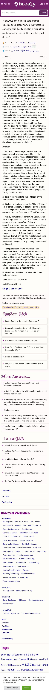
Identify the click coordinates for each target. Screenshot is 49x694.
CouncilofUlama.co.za (11, 529)
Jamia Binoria (8, 563)
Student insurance (11, 410)
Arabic (13, 51)
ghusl (19, 665)
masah (32, 307)
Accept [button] (26, 688)
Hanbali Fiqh (6, 610)
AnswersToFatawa (21, 522)
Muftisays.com (23, 566)
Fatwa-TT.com (8, 551)
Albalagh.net (7, 522)
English (22, 51)
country (15, 659)
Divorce (22, 659)
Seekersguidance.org (11, 574)
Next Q (42, 57)
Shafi (37, 307)
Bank (12, 655)
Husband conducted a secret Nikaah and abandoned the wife (21, 384)
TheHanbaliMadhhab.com (31, 613)
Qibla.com (26, 570)
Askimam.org (30, 43)
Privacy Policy (7, 639)
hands (3, 670)
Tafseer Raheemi (9, 577)
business (19, 654)
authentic (5, 654)
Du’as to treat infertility (14, 357)
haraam (11, 669)
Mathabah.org (34, 563)
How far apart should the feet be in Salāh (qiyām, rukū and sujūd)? (25, 427)
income (18, 670)
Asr (16, 307)
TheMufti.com (23, 577)
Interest (25, 669)
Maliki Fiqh (6, 587)
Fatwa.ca (19, 551)
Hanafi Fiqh (20, 43)
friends (14, 665)
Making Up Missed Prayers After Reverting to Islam (24, 452)
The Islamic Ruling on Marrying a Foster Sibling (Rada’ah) (25, 466)
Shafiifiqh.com (8, 604)
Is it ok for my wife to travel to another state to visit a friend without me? (25, 392)
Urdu (37, 51)
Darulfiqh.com (27, 529)
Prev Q (6, 57)
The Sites (5, 496)
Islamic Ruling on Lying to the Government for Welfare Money (24, 474)
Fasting (4, 665)
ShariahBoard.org (28, 574)
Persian (32, 51)
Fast (45, 659)
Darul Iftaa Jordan (9, 600)
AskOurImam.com (34, 525)
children (34, 654)
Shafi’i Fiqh (6, 597)
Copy (34, 47)
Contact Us (6, 491)
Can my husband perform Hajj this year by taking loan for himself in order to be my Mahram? (23, 331)
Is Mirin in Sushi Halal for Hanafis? (19, 459)
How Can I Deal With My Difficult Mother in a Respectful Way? (24, 348)
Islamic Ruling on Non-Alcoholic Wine (21, 445)
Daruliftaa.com (28, 537)
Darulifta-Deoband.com (11, 537)
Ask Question (7, 502)
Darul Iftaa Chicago (10, 540)
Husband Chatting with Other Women (21, 340)
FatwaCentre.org (9, 555)
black (20, 307)
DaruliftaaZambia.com (11, 544)
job (30, 670)
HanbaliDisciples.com (11, 613)
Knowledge (37, 670)
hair (35, 665)
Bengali (17, 51)
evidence (35, 659)
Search (43, 12)
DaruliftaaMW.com (26, 540)
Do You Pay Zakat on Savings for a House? (23, 481)
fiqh (9, 664)
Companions (6, 659)
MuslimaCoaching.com (11, 570)
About (4, 620)
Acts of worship (8, 307)
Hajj (38, 665)
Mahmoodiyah (21, 563)
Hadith (27, 664)
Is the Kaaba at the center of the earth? (22, 321)
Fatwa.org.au (30, 551)
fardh (41, 659)
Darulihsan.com (9, 548)
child (27, 654)
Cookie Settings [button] (12, 688)
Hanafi (44, 665)
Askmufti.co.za (20, 525)
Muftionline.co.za (9, 566)
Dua (29, 658)
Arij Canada (35, 522)
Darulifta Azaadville (10, 533)
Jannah (26, 307)
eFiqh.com (37, 548)
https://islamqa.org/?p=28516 (22, 47)
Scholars (5, 623)
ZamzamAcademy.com (11, 581)
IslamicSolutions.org (26, 559)
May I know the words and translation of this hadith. (24, 365)
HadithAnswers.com (25, 555)
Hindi (27, 51)
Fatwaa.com (41, 551)
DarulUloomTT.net (24, 548)
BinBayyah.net (8, 591)
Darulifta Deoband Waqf (29, 533)
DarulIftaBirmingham (29, 544)
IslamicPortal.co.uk (10, 559)
